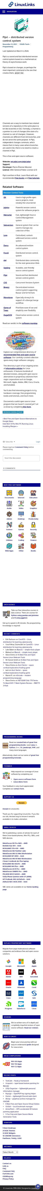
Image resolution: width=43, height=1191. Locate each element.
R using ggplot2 (21, 618)
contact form (19, 789)
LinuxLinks (35, 1188)
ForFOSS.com (8, 1174)
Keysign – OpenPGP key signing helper (21, 1093)
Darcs (6, 245)
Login (38, 442)
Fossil (6, 253)
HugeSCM (8, 315)
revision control (10, 412)
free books (19, 178)
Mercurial (8, 215)
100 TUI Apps (16, 1064)
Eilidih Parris (24, 44)
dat (5, 260)
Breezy (6, 287)
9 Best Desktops (9, 1128)
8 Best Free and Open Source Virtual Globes (22, 1104)
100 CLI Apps (16, 1066)
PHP (33, 747)
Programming (8, 47)
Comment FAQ (9, 1171)
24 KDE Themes (9, 1131)
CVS (5, 282)
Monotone (8, 297)
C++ (17, 747)
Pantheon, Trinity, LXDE (12, 1138)
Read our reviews (31, 1028)
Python (12, 747)
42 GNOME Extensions (11, 1136)
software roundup (29, 323)
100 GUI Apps (16, 1061)
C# (21, 747)
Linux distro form (21, 782)
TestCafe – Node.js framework (17, 1081)
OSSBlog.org (8, 1176)
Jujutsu (6, 207)
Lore (5, 235)
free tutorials (34, 178)
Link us (5, 1166)
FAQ (4, 1168)
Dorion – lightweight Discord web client (21, 1096)
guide (29, 1044)
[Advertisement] (21, 98)
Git (5, 197)
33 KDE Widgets (9, 1133)
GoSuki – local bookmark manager (19, 1106)
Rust (21, 412)
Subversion (8, 225)
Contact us (7, 1163)
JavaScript (27, 747)
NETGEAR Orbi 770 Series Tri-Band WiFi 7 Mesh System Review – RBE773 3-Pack (21, 683)
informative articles (14, 368)
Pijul (5, 275)
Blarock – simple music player (28, 650)
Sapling (7, 268)
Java (33, 745)
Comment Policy (21, 447)
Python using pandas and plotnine (25, 615)
